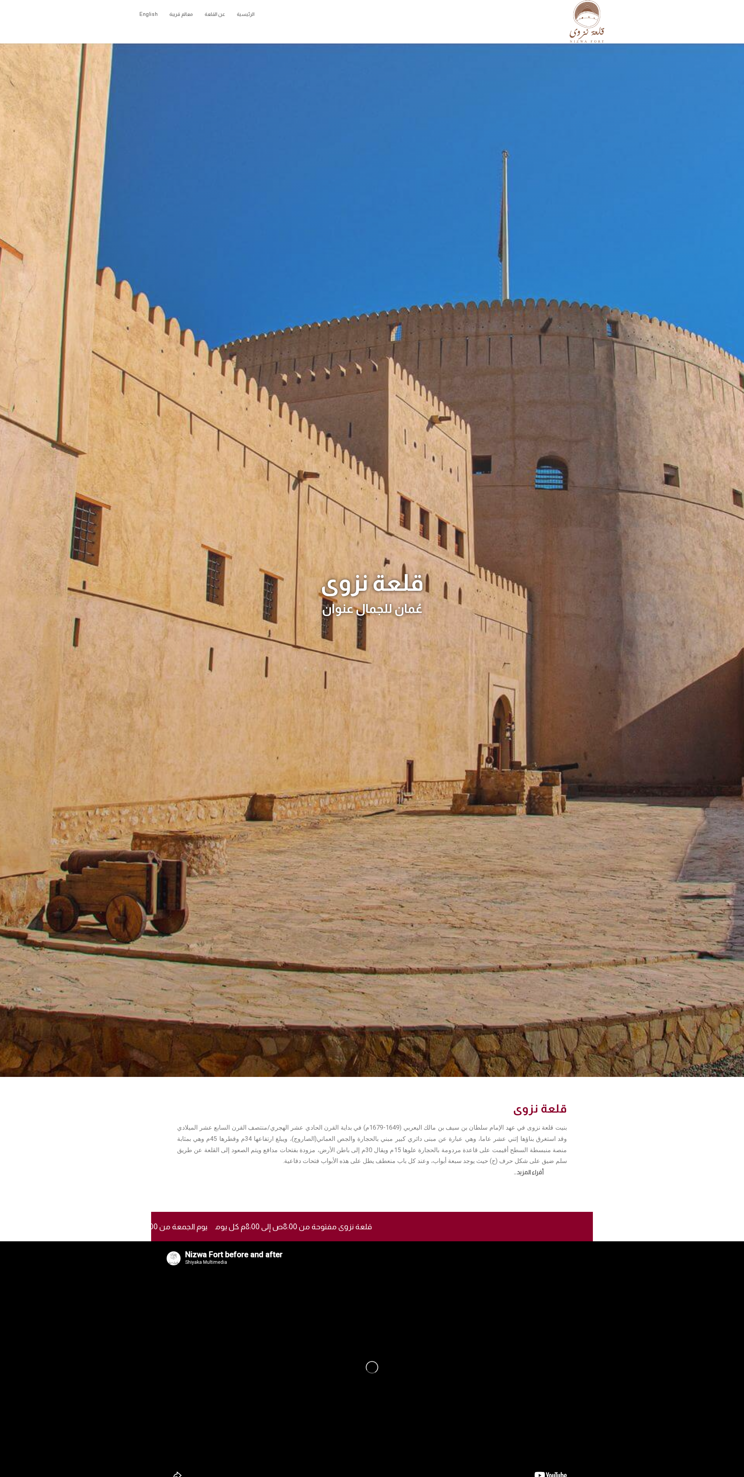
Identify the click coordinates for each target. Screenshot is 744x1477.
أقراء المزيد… (529, 1172)
